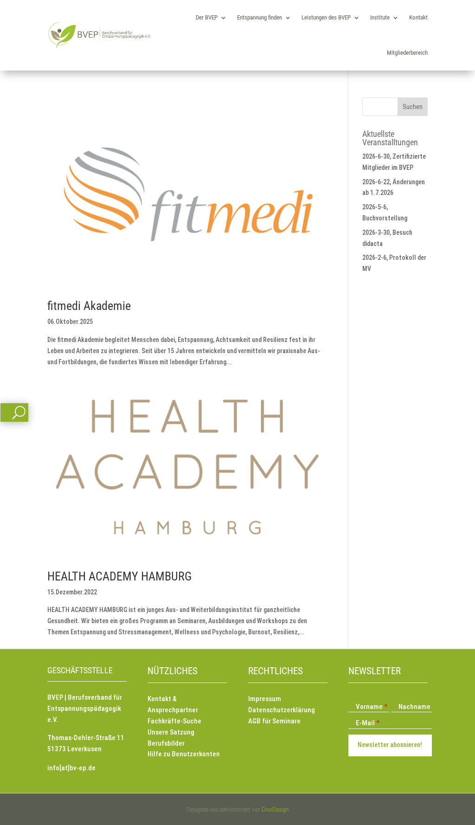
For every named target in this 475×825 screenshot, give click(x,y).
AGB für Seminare (274, 721)
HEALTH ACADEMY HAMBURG (119, 576)
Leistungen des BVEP (326, 17)
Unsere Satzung (171, 732)
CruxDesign (275, 809)
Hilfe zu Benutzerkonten (184, 754)
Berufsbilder (166, 743)
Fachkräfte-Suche (174, 721)
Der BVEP (207, 17)
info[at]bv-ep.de (71, 768)
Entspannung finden (259, 17)
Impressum (264, 699)
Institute (380, 17)
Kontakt (418, 17)
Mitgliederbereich (407, 52)
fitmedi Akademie (89, 306)
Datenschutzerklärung (281, 710)
